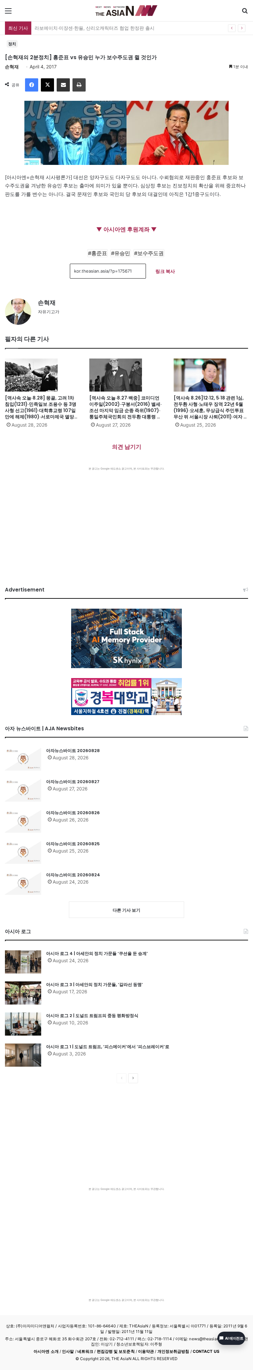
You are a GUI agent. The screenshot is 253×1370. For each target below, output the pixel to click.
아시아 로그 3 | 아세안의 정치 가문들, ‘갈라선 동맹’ (94, 984)
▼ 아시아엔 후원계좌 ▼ (126, 229)
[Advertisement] (126, 520)
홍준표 (99, 253)
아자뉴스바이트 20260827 (72, 782)
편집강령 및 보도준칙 (116, 1351)
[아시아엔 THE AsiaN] (126, 11)
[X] (47, 85)
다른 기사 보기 (126, 910)
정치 (12, 43)
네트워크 (85, 1351)
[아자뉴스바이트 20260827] (23, 790)
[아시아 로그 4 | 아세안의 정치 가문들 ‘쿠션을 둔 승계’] (23, 961)
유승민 (122, 253)
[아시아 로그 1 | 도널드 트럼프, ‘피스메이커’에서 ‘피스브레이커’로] (23, 1055)
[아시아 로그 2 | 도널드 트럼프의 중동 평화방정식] (23, 1024)
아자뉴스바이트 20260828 (73, 750)
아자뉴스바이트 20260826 (73, 813)
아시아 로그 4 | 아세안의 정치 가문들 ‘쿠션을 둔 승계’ (97, 953)
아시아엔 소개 (46, 1351)
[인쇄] (79, 85)
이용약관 (146, 1351)
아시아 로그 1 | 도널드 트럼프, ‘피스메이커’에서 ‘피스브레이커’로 (107, 1047)
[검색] (244, 13)
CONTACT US (206, 1351)
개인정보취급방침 (173, 1351)
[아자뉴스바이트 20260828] (23, 759)
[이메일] (63, 85)
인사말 (68, 1351)
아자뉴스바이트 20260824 (73, 875)
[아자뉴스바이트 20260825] (23, 852)
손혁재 (12, 66)
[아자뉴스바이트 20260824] (23, 883)
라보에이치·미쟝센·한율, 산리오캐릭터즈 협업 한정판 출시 (95, 28)
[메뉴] (8, 13)
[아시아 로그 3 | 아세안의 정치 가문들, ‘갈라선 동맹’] (23, 993)
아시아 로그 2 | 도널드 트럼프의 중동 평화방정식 (92, 1015)
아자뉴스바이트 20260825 (73, 844)
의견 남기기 (126, 446)
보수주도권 (150, 253)
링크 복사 (165, 271)
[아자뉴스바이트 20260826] (23, 821)
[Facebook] (31, 85)
